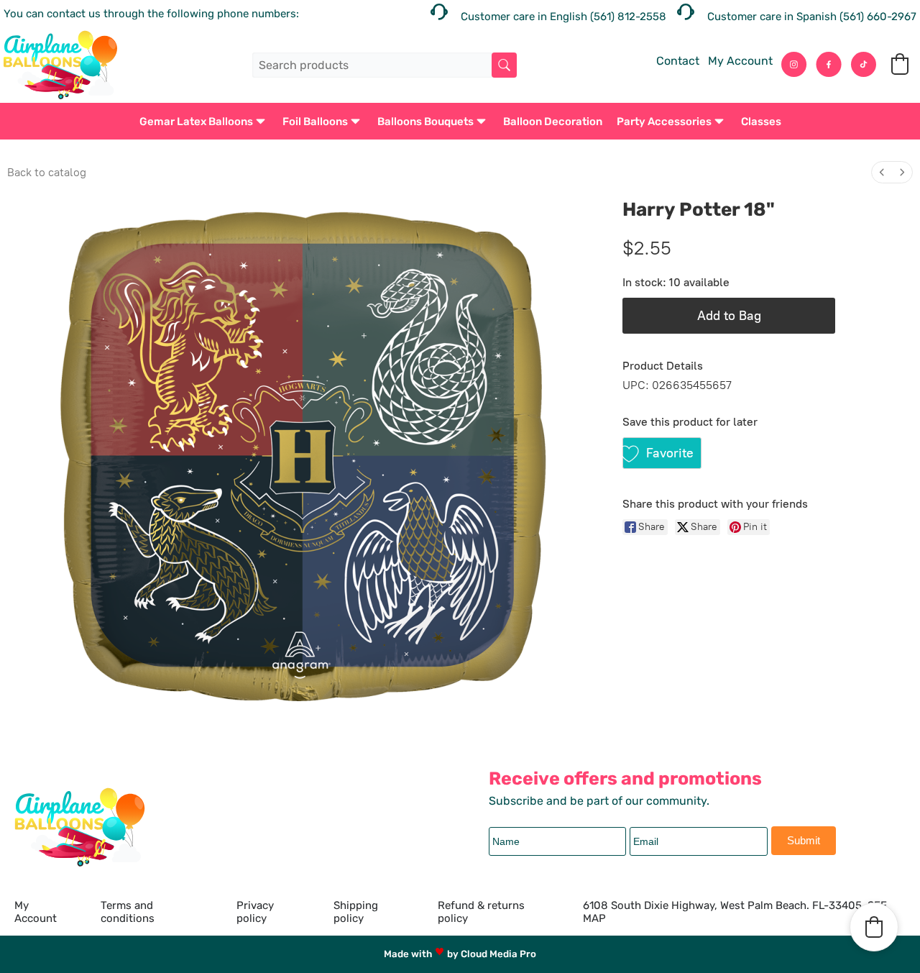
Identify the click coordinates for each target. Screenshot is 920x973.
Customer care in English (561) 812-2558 (563, 16)
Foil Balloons (315, 121)
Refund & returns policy (481, 912)
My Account (740, 61)
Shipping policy (356, 912)
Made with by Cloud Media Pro (460, 954)
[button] (899, 64)
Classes (761, 121)
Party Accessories (664, 121)
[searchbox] (384, 65)
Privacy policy (255, 912)
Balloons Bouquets (425, 121)
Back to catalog (46, 172)
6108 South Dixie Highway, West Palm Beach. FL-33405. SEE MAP (735, 912)
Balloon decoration (552, 121)
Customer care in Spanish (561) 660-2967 (811, 16)
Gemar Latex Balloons (196, 121)
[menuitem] (882, 172)
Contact (677, 61)
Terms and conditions (128, 912)
